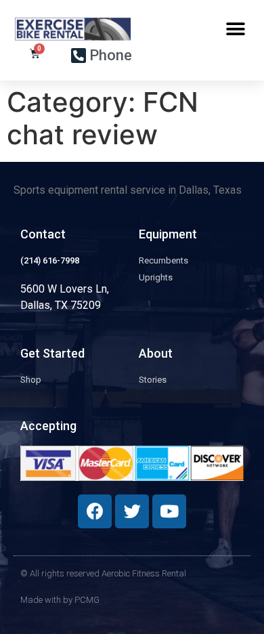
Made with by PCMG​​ (60, 600)
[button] (235, 29)
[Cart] (35, 53)
